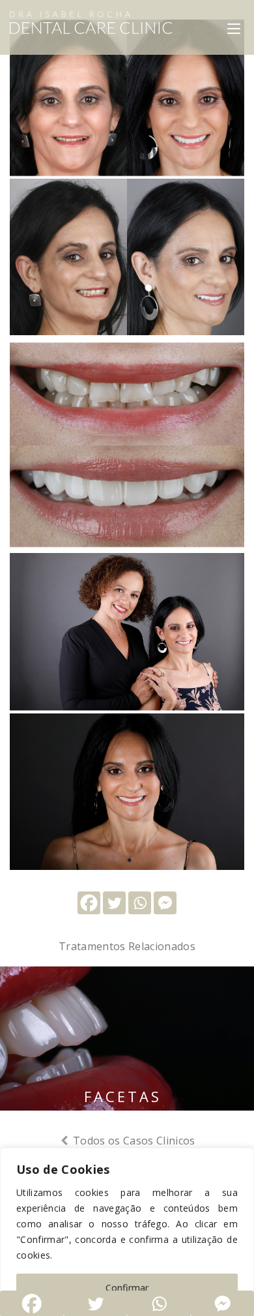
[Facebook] (89, 902)
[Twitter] (114, 902)
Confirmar (127, 1287)
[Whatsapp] (139, 902)
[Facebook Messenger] (165, 902)
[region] (127, 1232)
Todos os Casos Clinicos (132, 1140)
